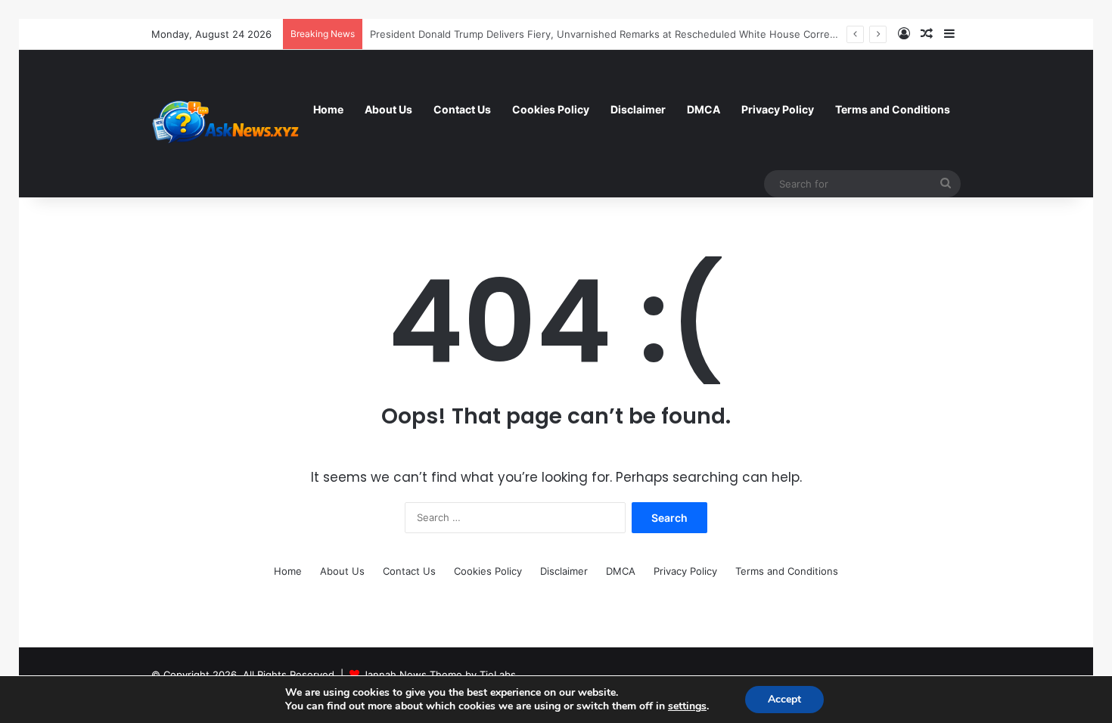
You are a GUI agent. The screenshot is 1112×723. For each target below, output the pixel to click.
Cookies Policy (550, 109)
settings (687, 706)
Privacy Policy (777, 109)
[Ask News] (227, 123)
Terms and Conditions (892, 109)
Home (328, 109)
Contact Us (462, 109)
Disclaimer (638, 109)
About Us (388, 109)
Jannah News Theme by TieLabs (439, 675)
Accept (784, 699)
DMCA (703, 109)
